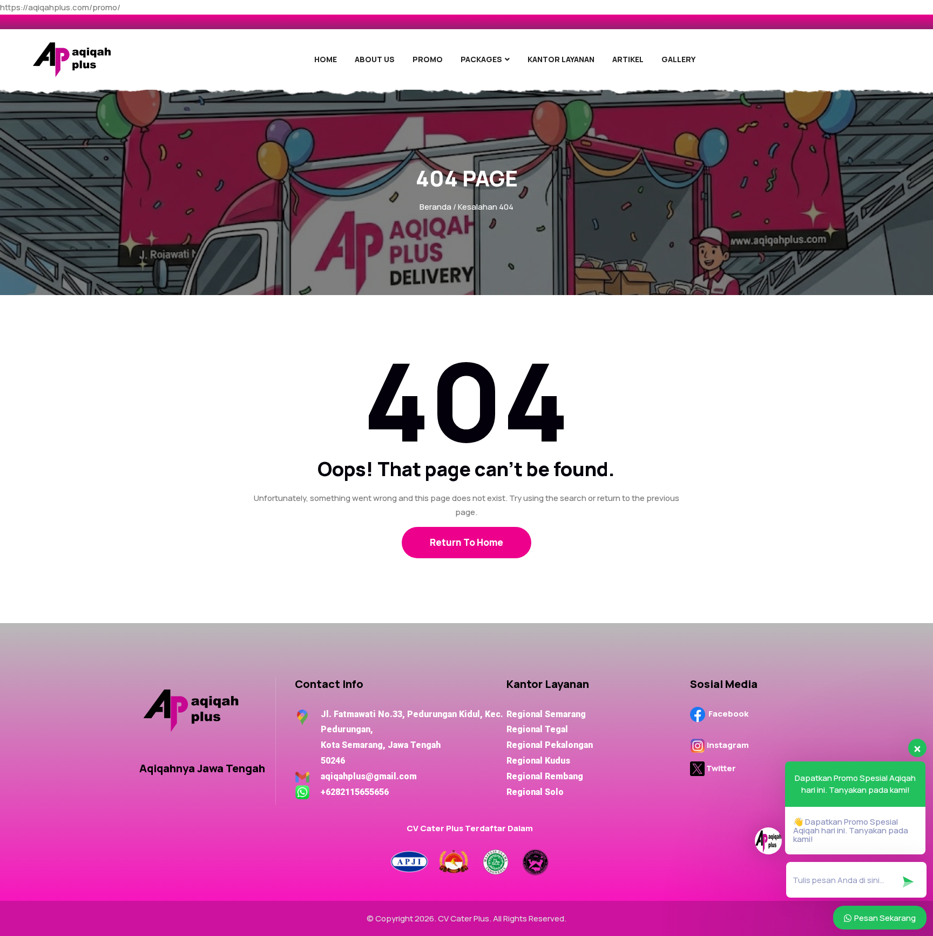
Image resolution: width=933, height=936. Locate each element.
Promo (428, 59)
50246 (320, 761)
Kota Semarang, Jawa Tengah (368, 745)
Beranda (435, 206)
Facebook (729, 713)
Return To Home (466, 542)
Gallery (678, 59)
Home (325, 59)
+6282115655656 (355, 792)
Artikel (628, 59)
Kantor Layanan (561, 59)
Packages (481, 59)
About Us (375, 59)
